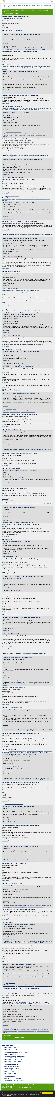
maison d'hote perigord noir (16, 410)
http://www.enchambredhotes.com (13, 132)
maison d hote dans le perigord (28, 412)
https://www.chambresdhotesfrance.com (14, 614)
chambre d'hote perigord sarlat (20, 907)
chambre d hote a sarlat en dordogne (24, 156)
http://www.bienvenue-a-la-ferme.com (14, 776)
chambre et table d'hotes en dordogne (18, 32)
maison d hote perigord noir (29, 410)
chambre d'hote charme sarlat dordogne (19, 47)
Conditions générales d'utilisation (24, 1084)
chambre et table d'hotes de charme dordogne (22, 49)
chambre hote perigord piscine (12, 1071)
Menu (52, 1)
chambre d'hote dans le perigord (35, 731)
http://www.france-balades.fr (11, 651)
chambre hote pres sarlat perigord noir (33, 905)
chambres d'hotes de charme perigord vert (36, 234)
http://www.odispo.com (10, 922)
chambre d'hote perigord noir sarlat (37, 47)
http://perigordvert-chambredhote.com (13, 106)
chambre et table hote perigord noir (13, 1063)
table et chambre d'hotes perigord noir (35, 310)
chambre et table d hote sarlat (43, 520)
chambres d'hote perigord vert (31, 859)
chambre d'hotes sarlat (10, 1076)
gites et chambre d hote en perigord (21, 752)
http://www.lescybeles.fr (11, 409)
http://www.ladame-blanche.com (12, 390)
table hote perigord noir (10, 1054)
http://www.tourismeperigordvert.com (14, 858)
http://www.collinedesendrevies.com (13, 468)
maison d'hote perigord (15, 412)
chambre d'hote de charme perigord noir (18, 310)
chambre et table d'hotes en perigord (33, 108)
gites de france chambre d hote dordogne (26, 683)
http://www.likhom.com (11, 219)
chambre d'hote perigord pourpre (19, 731)
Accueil (3, 1084)
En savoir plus (16, 1095)
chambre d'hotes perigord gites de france (17, 653)
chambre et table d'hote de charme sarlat (14, 1056)
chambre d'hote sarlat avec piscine (37, 155)
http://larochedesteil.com (11, 46)
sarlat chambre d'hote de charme (39, 49)
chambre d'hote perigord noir (19, 312)
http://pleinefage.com (10, 939)
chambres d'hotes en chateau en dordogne (26, 199)
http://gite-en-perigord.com (12, 822)
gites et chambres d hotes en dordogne (27, 1031)
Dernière (22, 1037)
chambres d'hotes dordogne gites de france (34, 653)
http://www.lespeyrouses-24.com (13, 92)
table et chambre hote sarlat (11, 1068)
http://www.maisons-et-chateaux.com (13, 30)
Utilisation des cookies (39, 1084)
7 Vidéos (11, 13)
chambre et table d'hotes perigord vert (16, 108)
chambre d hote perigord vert (43, 859)
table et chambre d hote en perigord (21, 450)
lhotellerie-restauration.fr (10, 539)
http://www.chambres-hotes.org (12, 196)
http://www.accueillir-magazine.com (13, 573)
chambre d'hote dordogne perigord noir (36, 312)
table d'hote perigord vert (34, 109)
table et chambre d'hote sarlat (40, 156)
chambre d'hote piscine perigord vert (18, 236)
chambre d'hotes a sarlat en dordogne (26, 135)
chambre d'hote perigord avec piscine (18, 984)
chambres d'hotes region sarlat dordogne (18, 155)
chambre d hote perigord (36, 942)
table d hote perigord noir (10, 366)
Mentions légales (10, 1084)
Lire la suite (5, 27)
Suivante (17, 1037)
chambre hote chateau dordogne (25, 505)
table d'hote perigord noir (10, 1049)
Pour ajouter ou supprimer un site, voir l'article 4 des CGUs (16, 1087)
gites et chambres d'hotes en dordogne (37, 66)
